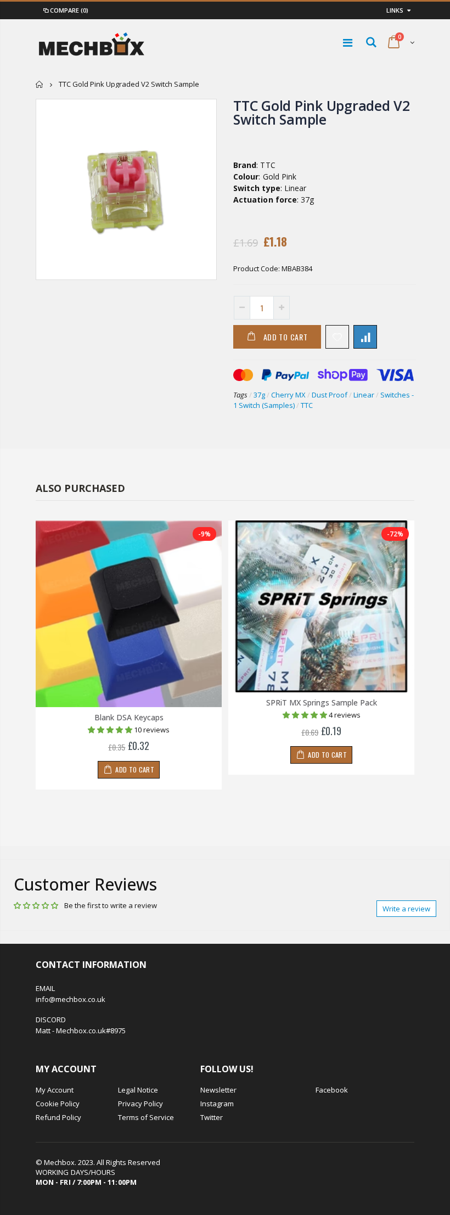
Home (40, 84)
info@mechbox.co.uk (70, 999)
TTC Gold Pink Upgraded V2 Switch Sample (321, 112)
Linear (363, 395)
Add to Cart (285, 337)
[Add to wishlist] (337, 337)
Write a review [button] (406, 909)
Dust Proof (329, 395)
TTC (307, 405)
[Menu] (347, 42)
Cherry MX (288, 395)
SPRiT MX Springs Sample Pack (321, 702)
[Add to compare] (365, 337)
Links (394, 10)
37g (259, 395)
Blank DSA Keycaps (129, 717)
